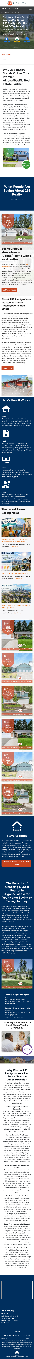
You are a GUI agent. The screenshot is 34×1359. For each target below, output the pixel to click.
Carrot (26, 1356)
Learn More (7, 368)
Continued (14, 547)
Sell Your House (9, 290)
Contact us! (5, 1323)
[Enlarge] (29, 151)
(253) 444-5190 (12, 1320)
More (31, 9)
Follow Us (17, 1331)
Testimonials (5, 12)
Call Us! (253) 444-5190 (10, 8)
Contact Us (15, 12)
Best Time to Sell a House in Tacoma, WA (15, 573)
